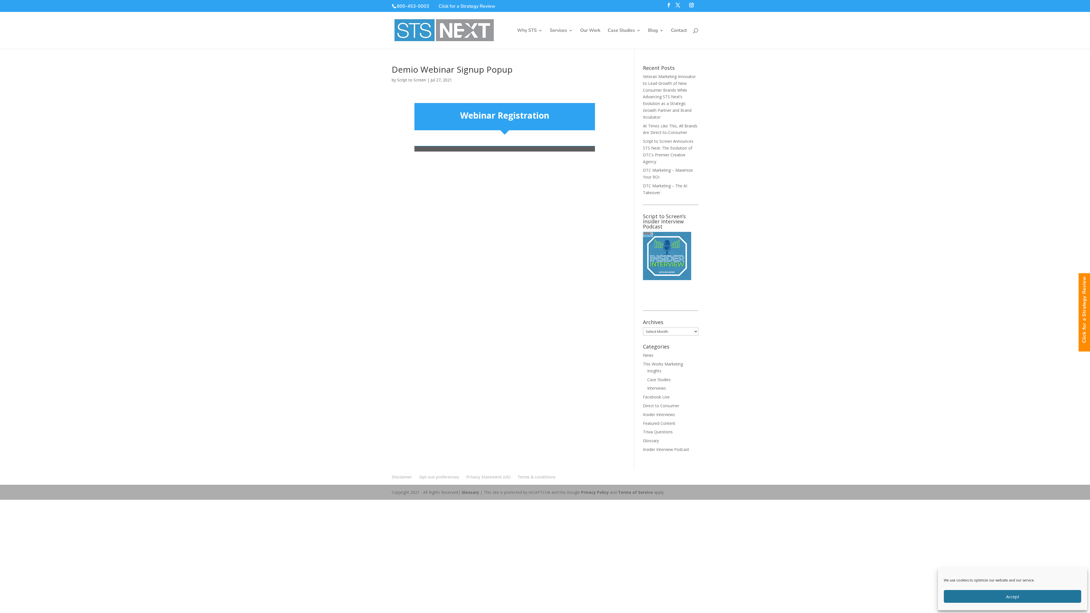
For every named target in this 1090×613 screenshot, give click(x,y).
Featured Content (659, 423)
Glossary (651, 440)
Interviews (656, 388)
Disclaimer (402, 477)
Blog (653, 30)
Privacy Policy (595, 492)
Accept (1012, 596)
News (648, 355)
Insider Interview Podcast (666, 449)
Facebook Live (656, 397)
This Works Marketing (663, 364)
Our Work (590, 30)
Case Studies (621, 30)
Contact (679, 30)
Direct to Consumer (661, 405)
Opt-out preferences (439, 477)
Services (558, 30)
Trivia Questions (658, 431)
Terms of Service (635, 492)
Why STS (527, 30)
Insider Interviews (659, 414)
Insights (654, 370)
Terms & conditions (537, 477)
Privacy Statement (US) (488, 477)
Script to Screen (411, 80)
